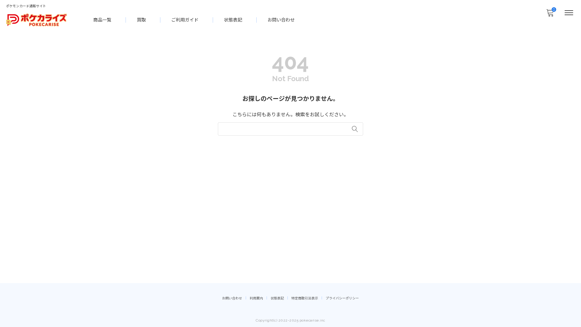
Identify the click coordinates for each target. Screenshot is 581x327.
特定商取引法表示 (304, 298)
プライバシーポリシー (342, 298)
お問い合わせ (281, 20)
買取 (141, 20)
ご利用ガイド (185, 20)
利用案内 (256, 298)
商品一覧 (102, 20)
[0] (550, 14)
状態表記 (233, 20)
